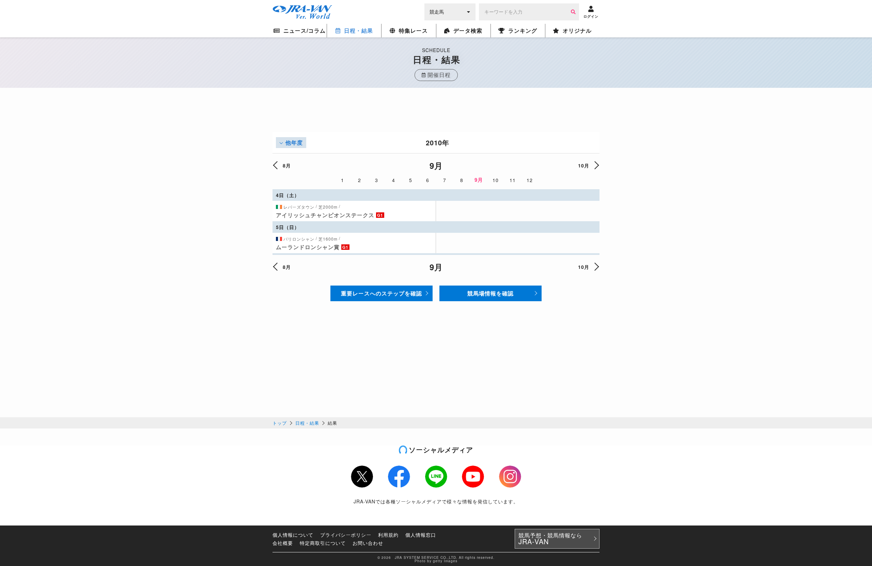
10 (496, 180)
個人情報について (292, 534)
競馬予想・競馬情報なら (550, 538)
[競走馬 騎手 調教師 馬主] (450, 11)
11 (513, 180)
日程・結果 (307, 423)
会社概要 (282, 542)
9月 (478, 179)
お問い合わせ (368, 542)
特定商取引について (323, 542)
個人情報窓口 (420, 534)
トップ (279, 423)
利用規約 (388, 534)
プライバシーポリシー (345, 534)
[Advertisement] (436, 116)
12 (530, 180)
